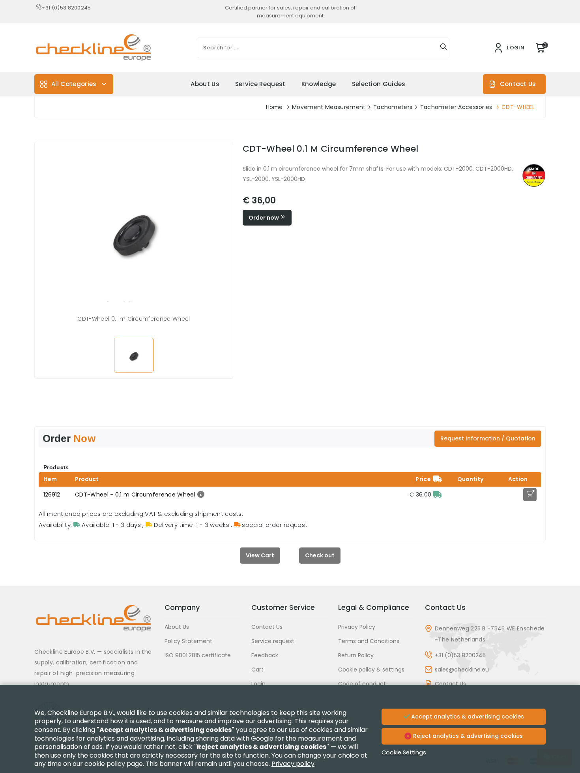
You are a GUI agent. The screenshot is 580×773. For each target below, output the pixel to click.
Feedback (264, 655)
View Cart (260, 555)
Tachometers (393, 107)
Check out (320, 555)
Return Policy (356, 655)
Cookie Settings (404, 752)
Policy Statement (188, 641)
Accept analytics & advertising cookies (467, 716)
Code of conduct (362, 684)
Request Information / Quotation (487, 438)
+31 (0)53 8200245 (66, 7)
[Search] (443, 48)
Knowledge (318, 84)
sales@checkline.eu (462, 669)
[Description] (199, 494)
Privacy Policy (356, 627)
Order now (264, 218)
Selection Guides (379, 84)
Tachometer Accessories (456, 107)
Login (258, 684)
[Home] (94, 624)
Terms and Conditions (368, 641)
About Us (205, 84)
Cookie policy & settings (371, 669)
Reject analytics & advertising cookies (467, 736)
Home (274, 107)
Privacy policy (292, 763)
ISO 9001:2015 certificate (198, 655)
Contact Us (518, 84)
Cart (257, 669)
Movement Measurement (328, 107)
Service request (260, 84)
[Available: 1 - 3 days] (437, 494)
